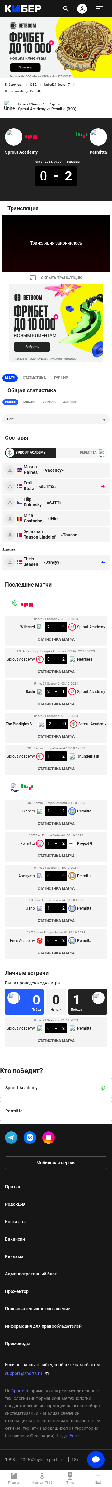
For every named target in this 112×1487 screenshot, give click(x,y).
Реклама (14, 1256)
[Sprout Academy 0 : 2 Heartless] (34, 137)
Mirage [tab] (29, 402)
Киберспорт (14, 84)
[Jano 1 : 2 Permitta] (79, 134)
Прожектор (17, 1291)
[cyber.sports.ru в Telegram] (12, 1138)
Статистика (34, 378)
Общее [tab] (10, 402)
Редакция (15, 1204)
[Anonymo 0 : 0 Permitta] (81, 135)
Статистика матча (56, 639)
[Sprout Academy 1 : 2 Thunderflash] (26, 136)
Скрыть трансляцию (61, 278)
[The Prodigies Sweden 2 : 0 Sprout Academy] (29, 137)
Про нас (13, 1186)
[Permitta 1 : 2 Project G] (84, 136)
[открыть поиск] (65, 8)
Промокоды (17, 1343)
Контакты (15, 1221)
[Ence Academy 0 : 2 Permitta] (76, 134)
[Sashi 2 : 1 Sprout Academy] (31, 136)
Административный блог (31, 1273)
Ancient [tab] (70, 402)
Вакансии (15, 1239)
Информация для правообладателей (43, 1326)
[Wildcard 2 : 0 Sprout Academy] (36, 137)
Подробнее (68, 1435)
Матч (10, 378)
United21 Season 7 (57, 84)
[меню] (99, 8)
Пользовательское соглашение (37, 1308)
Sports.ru (21, 1390)
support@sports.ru (23, 1373)
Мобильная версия (56, 1162)
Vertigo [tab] (49, 402)
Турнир (61, 378)
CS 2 (33, 84)
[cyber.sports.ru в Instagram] (49, 1138)
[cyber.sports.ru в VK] (31, 1138)
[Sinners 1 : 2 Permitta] (86, 134)
